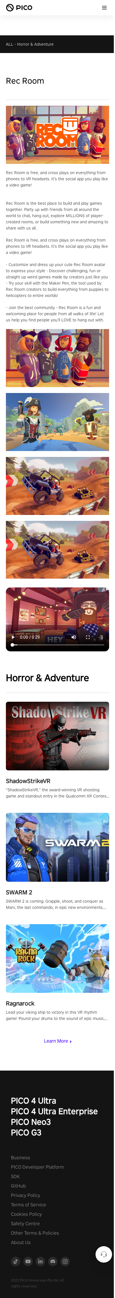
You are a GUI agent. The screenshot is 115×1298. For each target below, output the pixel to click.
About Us (21, 1242)
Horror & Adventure (35, 44)
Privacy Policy (25, 1195)
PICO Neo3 (31, 1121)
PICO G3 (26, 1132)
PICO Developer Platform (37, 1167)
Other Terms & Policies (35, 1233)
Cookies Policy (26, 1214)
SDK (15, 1176)
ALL (9, 44)
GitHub (18, 1186)
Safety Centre (25, 1224)
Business (20, 1158)
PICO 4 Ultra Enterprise (54, 1111)
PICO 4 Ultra (33, 1100)
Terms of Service (28, 1205)
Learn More (56, 1041)
